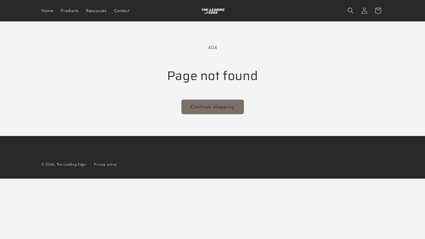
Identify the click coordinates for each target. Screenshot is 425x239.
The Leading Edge (71, 164)
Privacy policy (105, 164)
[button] (350, 10)
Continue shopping (213, 106)
